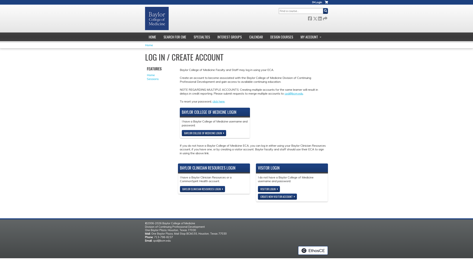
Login (318, 2)
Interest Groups (229, 37)
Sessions (153, 79)
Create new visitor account (276, 197)
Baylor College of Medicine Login (203, 133)
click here (218, 101)
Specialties (202, 37)
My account (309, 37)
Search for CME (175, 37)
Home (152, 37)
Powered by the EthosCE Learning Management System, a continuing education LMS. (313, 250)
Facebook (310, 18)
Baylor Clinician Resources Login (201, 189)
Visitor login (268, 189)
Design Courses (281, 37)
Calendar (256, 37)
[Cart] (326, 3)
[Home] (157, 18)
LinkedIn (320, 18)
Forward (325, 18)
